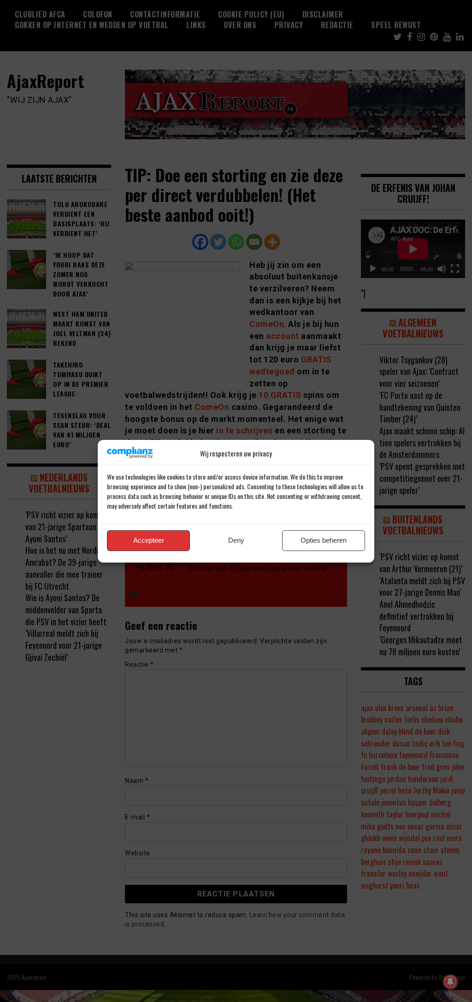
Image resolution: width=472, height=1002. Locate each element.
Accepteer (148, 540)
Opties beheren (324, 540)
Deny (236, 540)
